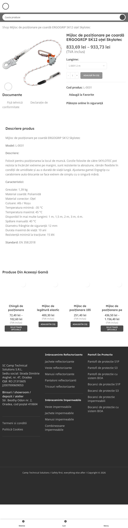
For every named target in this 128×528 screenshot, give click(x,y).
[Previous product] (116, 28)
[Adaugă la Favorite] (23, 284)
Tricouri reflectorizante (60, 386)
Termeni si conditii (14, 423)
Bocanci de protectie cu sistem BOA (103, 409)
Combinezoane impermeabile (55, 428)
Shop (5, 27)
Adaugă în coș (91, 75)
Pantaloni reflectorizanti (60, 380)
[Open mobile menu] (5, 6)
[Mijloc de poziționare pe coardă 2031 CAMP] (112, 291)
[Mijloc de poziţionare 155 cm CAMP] (80, 291)
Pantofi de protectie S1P (103, 361)
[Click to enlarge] (8, 86)
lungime (72, 59)
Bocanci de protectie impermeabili (101, 399)
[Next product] (124, 28)
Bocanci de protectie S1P (104, 384)
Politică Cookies (12, 429)
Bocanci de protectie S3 (103, 391)
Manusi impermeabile (59, 419)
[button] (48, 324)
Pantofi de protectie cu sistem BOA (103, 376)
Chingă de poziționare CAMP (16, 310)
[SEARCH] (122, 17)
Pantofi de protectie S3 (103, 368)
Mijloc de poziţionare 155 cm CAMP (80, 310)
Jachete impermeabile (59, 413)
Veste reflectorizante (58, 368)
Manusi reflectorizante (59, 374)
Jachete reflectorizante (59, 361)
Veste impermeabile (58, 407)
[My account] (124, 6)
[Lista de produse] (120, 28)
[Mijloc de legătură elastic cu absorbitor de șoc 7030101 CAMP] (48, 291)
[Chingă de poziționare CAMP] (16, 291)
